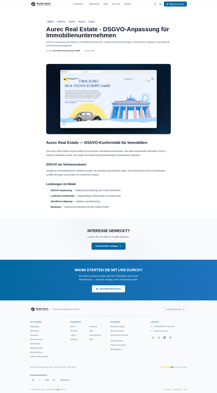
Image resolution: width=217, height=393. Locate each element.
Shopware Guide (117, 331)
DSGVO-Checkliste (118, 345)
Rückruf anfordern (161, 331)
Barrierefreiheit (36, 352)
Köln (91, 331)
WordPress (34, 331)
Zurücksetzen (65, 380)
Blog (106, 4)
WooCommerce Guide (119, 335)
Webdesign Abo (36, 348)
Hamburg (93, 327)
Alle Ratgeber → (117, 349)
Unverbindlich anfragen (107, 246)
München (74, 331)
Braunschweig (95, 335)
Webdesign (34, 327)
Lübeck (73, 335)
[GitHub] (170, 337)
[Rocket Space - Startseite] (40, 4)
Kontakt (127, 4)
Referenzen (94, 4)
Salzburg (73, 339)
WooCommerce (36, 339)
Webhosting (35, 344)
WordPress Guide (118, 327)
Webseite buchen (176, 4)
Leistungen (78, 4)
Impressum (167, 389)
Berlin (72, 327)
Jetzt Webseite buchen (110, 289)
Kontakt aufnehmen (173, 309)
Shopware (34, 335)
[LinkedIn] (164, 337)
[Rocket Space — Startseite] (39, 309)
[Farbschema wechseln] (160, 4)
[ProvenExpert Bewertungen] (158, 337)
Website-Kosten (117, 341)
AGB (185, 389)
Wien (91, 339)
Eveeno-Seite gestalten (39, 356)
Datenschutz (177, 389)
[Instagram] (153, 337)
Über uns (116, 4)
